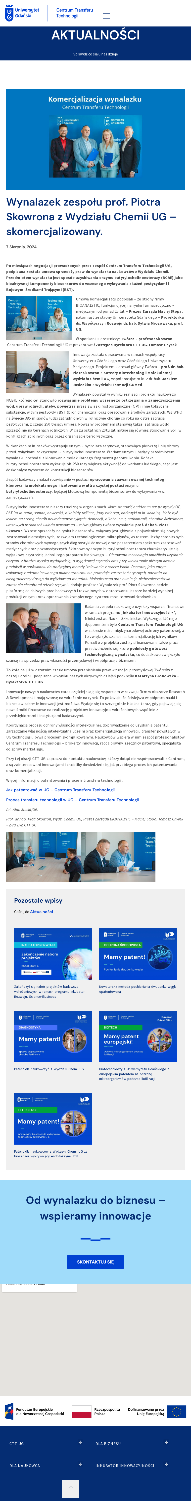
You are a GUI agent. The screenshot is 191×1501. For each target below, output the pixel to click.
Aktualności (41, 911)
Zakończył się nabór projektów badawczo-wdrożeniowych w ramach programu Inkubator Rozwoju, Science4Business (49, 991)
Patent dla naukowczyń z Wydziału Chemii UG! (49, 1069)
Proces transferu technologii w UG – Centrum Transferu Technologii (72, 799)
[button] (80, 1442)
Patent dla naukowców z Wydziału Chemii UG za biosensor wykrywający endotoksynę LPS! (51, 1154)
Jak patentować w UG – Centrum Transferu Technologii (60, 789)
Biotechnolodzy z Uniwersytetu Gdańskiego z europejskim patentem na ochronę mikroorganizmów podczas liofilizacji (134, 1074)
